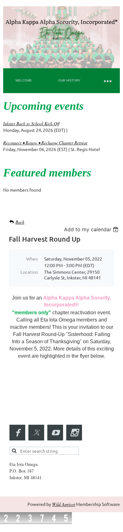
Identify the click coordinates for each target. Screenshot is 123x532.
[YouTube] (55, 432)
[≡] (107, 80)
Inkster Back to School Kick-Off (31, 123)
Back (19, 222)
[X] (36, 432)
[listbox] (92, 229)
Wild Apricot (63, 504)
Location (29, 272)
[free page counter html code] (36, 522)
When (32, 258)
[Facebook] (17, 432)
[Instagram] (74, 432)
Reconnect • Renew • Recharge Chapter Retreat (45, 143)
